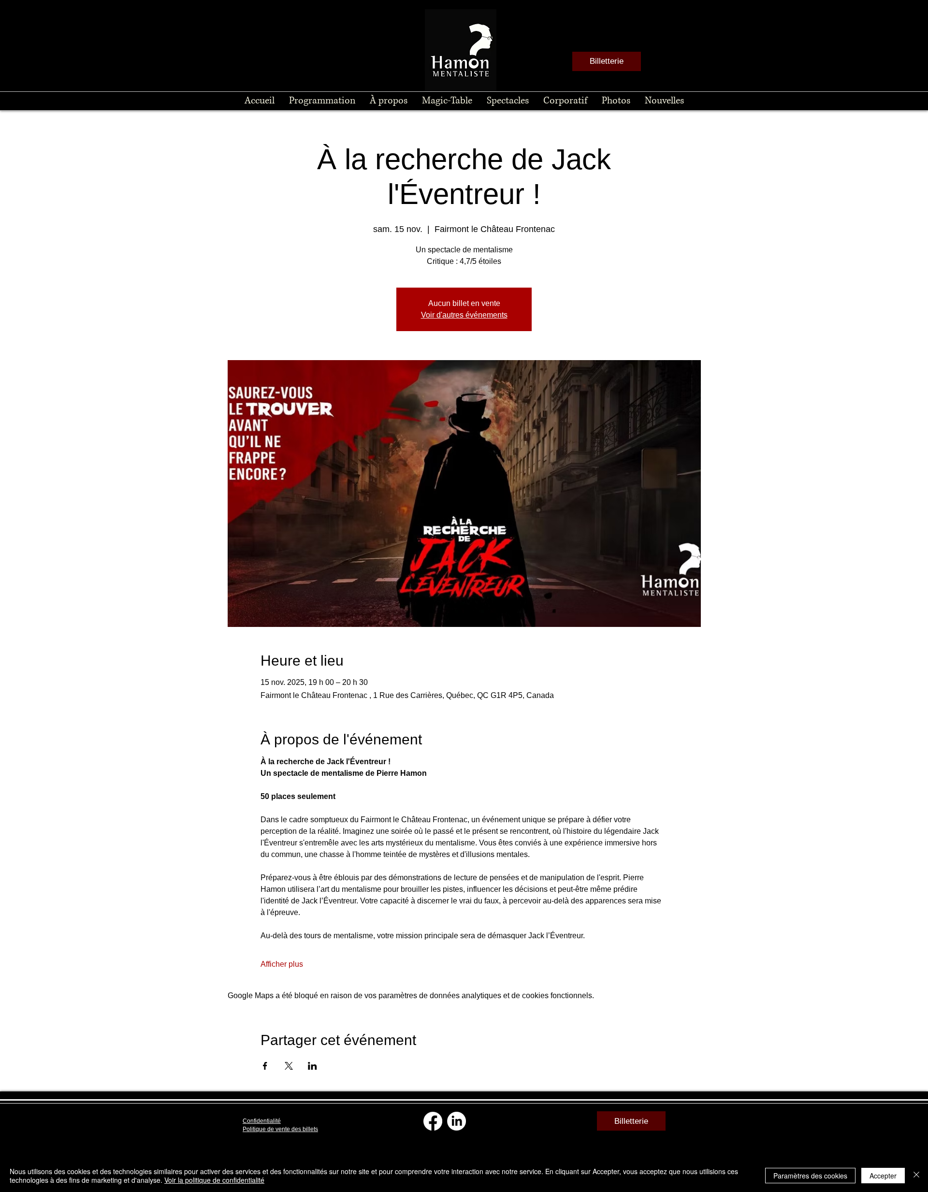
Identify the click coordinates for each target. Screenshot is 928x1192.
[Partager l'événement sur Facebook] (265, 1066)
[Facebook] (432, 1121)
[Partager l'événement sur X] (288, 1066)
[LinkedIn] (456, 1121)
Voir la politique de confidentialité (214, 1180)
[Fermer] (916, 1175)
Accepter (883, 1175)
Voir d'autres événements (464, 315)
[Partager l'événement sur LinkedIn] (312, 1066)
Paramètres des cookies (810, 1175)
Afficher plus (282, 964)
